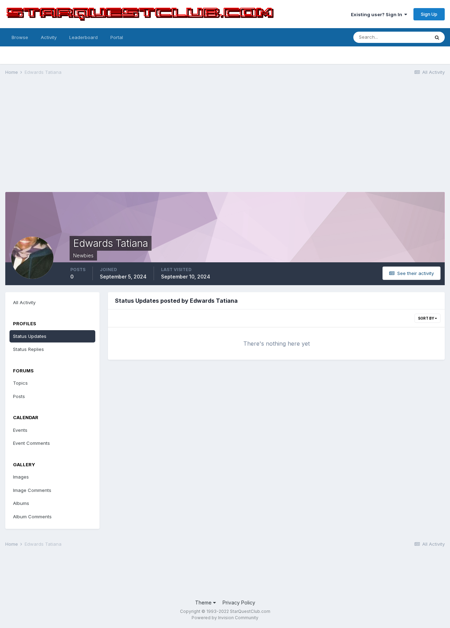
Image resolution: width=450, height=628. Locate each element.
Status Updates (29, 336)
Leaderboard (83, 37)
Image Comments (32, 490)
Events (20, 430)
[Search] (437, 37)
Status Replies (28, 349)
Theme (204, 602)
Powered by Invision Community (225, 617)
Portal (116, 37)
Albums (21, 503)
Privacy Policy (239, 602)
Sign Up (429, 14)
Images (21, 477)
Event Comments (31, 443)
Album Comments (32, 516)
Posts (19, 396)
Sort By (426, 318)
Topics (20, 383)
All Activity (24, 302)
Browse (20, 37)
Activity (49, 37)
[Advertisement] (225, 135)
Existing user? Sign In (377, 14)
